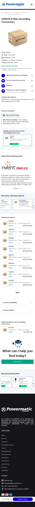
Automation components (21, 12)
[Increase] (8, 499)
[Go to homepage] (17, 409)
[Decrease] (3, 499)
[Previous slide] (2, 205)
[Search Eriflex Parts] (14, 171)
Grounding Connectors (14, 14)
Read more (16, 188)
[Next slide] (32, 205)
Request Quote (22, 499)
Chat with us (18, 362)
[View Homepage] (13, 4)
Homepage (7, 12)
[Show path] (3, 14)
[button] (17, 75)
